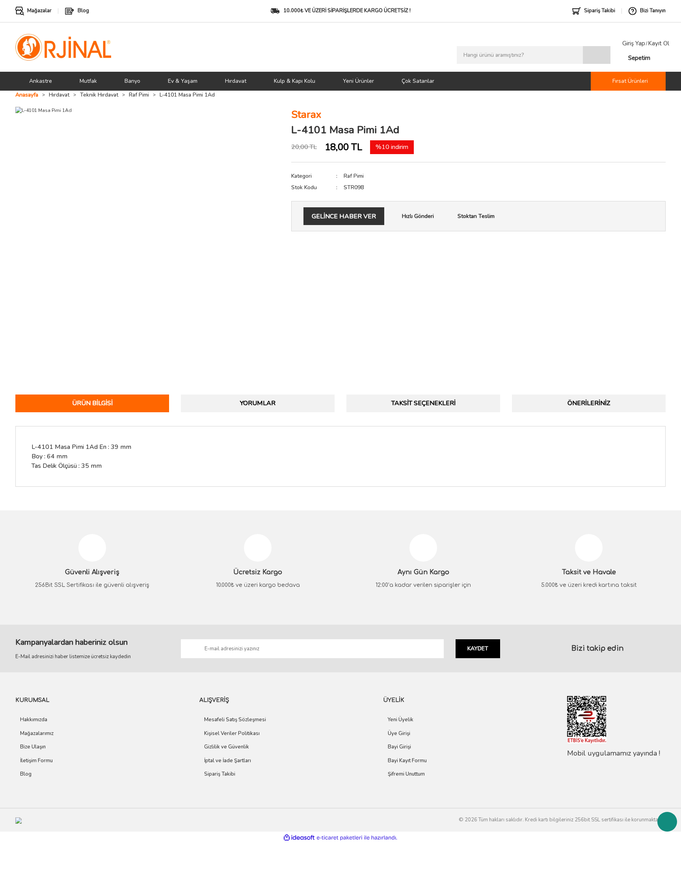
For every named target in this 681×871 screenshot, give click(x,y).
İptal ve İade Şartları (227, 760)
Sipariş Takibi (219, 774)
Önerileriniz (589, 403)
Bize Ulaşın (33, 746)
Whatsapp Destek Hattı (667, 822)
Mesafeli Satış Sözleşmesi (235, 719)
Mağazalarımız (37, 733)
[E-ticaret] (339, 837)
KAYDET (477, 648)
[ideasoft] (299, 837)
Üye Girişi (399, 733)
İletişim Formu (36, 760)
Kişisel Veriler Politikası (232, 733)
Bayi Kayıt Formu (407, 760)
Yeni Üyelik (400, 719)
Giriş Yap (633, 43)
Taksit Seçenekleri (423, 403)
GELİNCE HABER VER (344, 216)
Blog (26, 774)
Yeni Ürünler (358, 81)
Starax (306, 114)
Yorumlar (257, 403)
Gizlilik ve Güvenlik (226, 746)
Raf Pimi (354, 176)
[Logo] (63, 47)
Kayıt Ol (658, 43)
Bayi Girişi (399, 746)
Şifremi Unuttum (406, 774)
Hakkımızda (33, 719)
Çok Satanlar (418, 81)
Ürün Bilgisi (92, 403)
